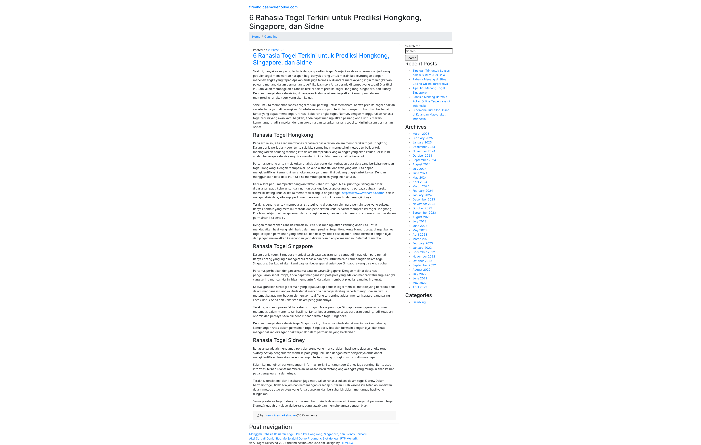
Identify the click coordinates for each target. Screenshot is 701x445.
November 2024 (424, 151)
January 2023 (422, 247)
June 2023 (420, 226)
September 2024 (424, 160)
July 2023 (419, 221)
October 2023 (422, 208)
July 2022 (419, 274)
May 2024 (420, 177)
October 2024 (422, 155)
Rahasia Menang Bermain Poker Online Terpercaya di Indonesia (431, 101)
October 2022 (422, 261)
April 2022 (420, 287)
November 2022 (424, 256)
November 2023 (424, 204)
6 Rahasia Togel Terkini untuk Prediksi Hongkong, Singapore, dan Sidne (321, 59)
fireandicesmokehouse (280, 415)
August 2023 (421, 217)
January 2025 (422, 142)
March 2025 (421, 133)
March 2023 (421, 239)
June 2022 (420, 278)
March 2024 (421, 186)
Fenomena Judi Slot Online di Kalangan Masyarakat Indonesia (431, 114)
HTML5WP (348, 443)
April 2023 (420, 234)
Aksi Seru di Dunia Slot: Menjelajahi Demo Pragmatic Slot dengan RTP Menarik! (303, 438)
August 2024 (421, 164)
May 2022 (420, 283)
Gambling (419, 302)
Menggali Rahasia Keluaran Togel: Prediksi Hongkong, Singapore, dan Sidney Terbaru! (308, 434)
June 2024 (420, 173)
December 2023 (424, 199)
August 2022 (421, 269)
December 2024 (424, 147)
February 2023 (423, 243)
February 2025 (423, 138)
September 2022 (424, 265)
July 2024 (419, 169)
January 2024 (422, 195)
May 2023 (420, 230)
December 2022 (424, 252)
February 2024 (423, 190)
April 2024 (420, 182)
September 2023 (424, 212)
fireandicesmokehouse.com (273, 7)
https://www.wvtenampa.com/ (363, 193)
